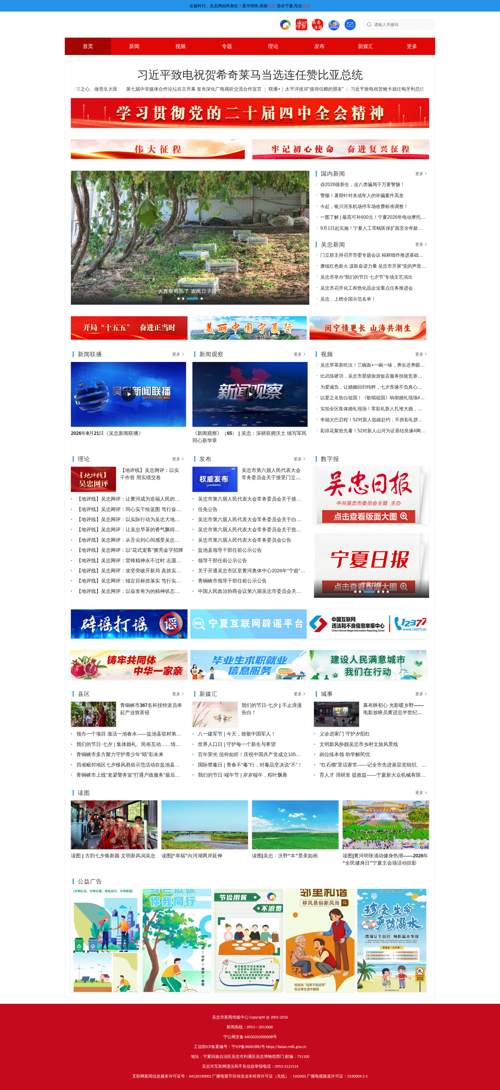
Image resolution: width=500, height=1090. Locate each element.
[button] (178, 298)
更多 (412, 46)
